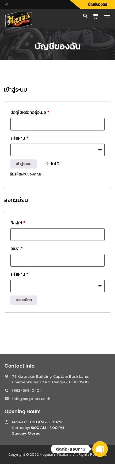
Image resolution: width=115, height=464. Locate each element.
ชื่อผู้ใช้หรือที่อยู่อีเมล (36, 112)
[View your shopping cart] (97, 16)
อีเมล (23, 248)
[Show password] (100, 149)
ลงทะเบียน (24, 300)
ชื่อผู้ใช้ (24, 222)
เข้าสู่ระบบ (24, 164)
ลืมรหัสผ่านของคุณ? (26, 174)
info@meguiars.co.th (31, 398)
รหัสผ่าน (26, 137)
